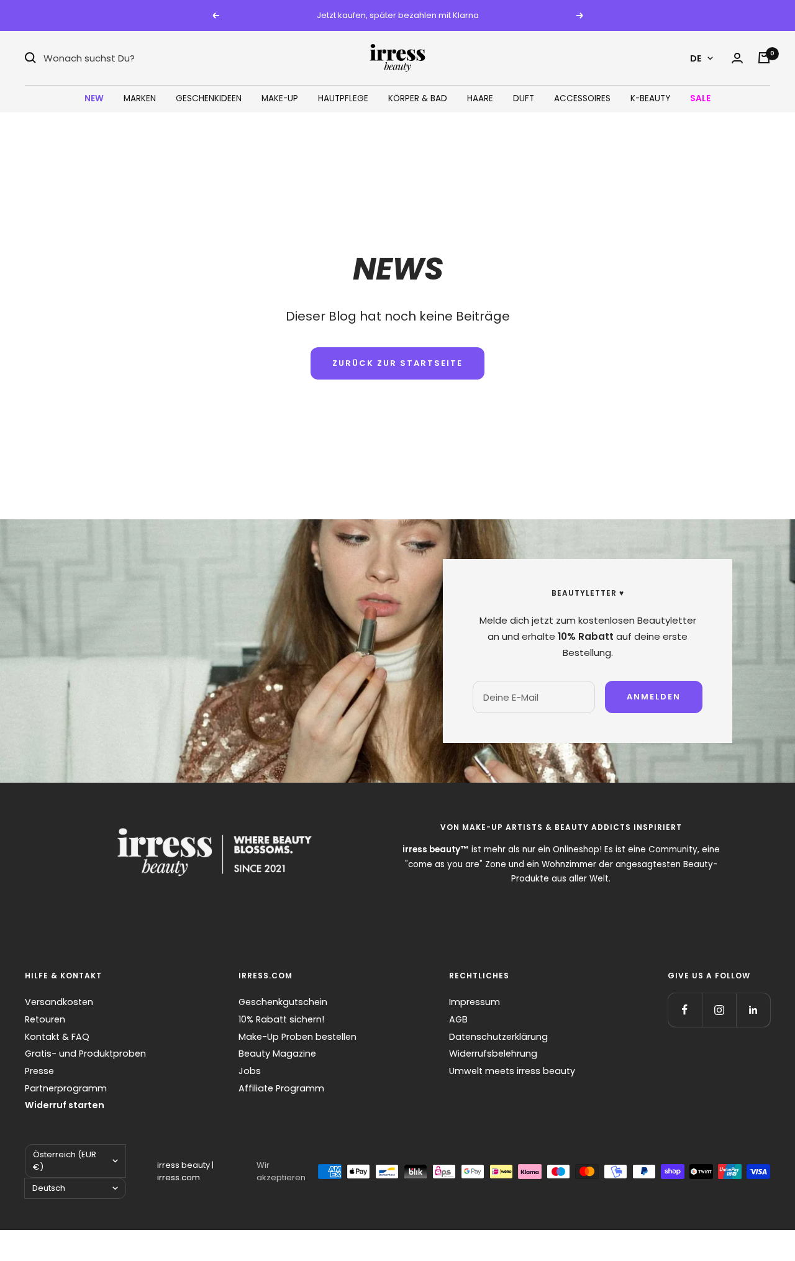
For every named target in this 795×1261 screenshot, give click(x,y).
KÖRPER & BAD (417, 98)
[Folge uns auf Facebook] (685, 1010)
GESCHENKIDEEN (209, 98)
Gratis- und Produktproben (85, 1053)
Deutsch (48, 1188)
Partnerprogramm (66, 1088)
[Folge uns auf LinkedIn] (753, 1010)
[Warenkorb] (764, 57)
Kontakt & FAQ (57, 1037)
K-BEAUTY (650, 98)
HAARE (480, 98)
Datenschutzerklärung (498, 1037)
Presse (39, 1071)
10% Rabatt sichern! (281, 1019)
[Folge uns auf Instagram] (719, 1010)
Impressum (474, 1002)
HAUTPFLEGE (343, 98)
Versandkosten (59, 1002)
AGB (458, 1019)
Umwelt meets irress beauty (512, 1071)
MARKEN (140, 98)
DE (695, 58)
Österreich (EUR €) (64, 1161)
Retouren (45, 1019)
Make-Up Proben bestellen (297, 1037)
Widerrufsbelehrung (493, 1053)
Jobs (249, 1071)
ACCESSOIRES (582, 98)
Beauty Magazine (277, 1053)
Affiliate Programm (281, 1088)
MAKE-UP (279, 98)
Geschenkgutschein (282, 1002)
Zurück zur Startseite (397, 363)
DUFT (523, 98)
